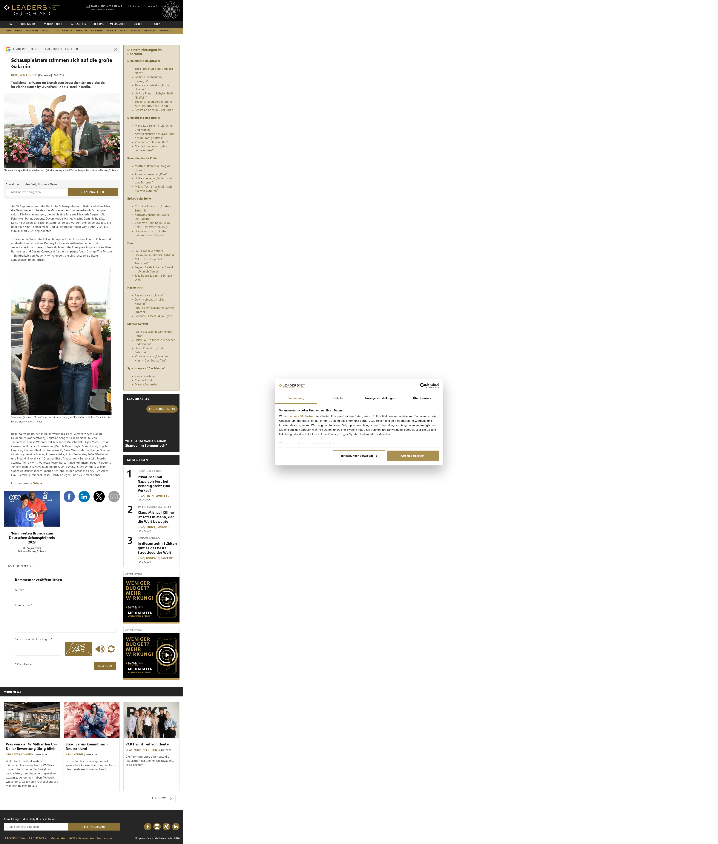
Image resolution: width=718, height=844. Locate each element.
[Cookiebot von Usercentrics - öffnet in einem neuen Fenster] (422, 386)
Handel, (151, 527)
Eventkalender (52, 24)
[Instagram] (157, 827)
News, (15, 75)
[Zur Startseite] (32, 10)
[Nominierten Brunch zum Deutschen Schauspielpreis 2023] (32, 509)
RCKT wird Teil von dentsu (148, 744)
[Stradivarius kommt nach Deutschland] (91, 720)
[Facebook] (147, 827)
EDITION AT (155, 24)
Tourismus (97, 31)
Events (124, 31)
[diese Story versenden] (114, 496)
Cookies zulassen (412, 455)
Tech (56, 31)
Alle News (159, 798)
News (8, 31)
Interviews (150, 31)
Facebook (152, 6)
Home (10, 24)
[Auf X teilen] (99, 496)
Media (18, 31)
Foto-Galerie (28, 24)
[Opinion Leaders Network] (171, 10)
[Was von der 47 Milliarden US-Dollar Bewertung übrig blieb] (32, 720)
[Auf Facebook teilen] (69, 496)
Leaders (135, 31)
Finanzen (67, 31)
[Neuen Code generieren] (111, 649)
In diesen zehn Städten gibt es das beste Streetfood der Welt (157, 548)
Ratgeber (167, 558)
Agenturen (32, 31)
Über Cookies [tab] (422, 398)
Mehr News (12, 691)
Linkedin (136, 24)
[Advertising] (151, 600)
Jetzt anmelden (92, 192)
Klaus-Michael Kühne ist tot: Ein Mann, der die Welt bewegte (156, 517)
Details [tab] (338, 398)
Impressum (104, 838)
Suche (136, 6)
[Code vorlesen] (99, 649)
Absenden (105, 666)
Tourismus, (153, 558)
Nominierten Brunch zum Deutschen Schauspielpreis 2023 (32, 537)
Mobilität (81, 31)
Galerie (37, 483)
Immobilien (165, 31)
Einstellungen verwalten (357, 455)
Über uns (98, 24)
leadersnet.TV (77, 24)
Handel (46, 31)
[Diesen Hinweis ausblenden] (115, 49)
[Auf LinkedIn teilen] (84, 496)
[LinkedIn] (176, 827)
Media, (23, 75)
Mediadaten (117, 24)
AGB (72, 838)
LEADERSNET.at (37, 838)
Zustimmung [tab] (296, 398)
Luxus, (150, 496)
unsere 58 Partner (302, 416)
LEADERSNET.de (14, 838)
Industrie (163, 527)
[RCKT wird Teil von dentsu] (151, 720)
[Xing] (166, 827)
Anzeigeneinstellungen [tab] (380, 398)
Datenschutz (86, 838)
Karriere (111, 31)
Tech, (17, 754)
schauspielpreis (19, 566)
